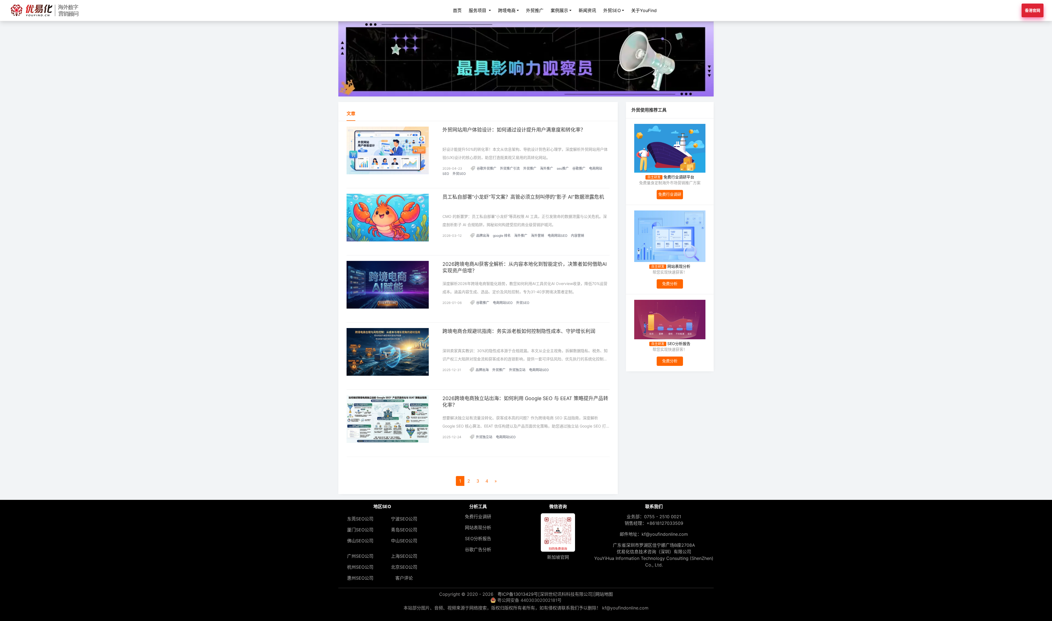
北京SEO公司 (404, 567)
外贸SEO (612, 10)
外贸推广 (535, 10)
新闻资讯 (587, 10)
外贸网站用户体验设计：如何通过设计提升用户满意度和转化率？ (513, 130)
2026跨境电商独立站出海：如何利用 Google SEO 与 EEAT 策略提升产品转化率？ (525, 401)
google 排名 (502, 235)
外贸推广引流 (510, 168)
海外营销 (537, 235)
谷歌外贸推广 (486, 168)
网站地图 (604, 594)
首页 (457, 10)
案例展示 (559, 10)
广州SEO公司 (360, 556)
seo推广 (563, 168)
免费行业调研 (478, 516)
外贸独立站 (517, 370)
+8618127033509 (665, 523)
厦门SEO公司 (360, 529)
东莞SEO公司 (360, 519)
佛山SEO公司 (360, 540)
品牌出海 (482, 235)
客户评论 (404, 578)
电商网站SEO (557, 235)
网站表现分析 (478, 527)
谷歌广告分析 (478, 549)
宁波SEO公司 (404, 519)
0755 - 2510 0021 (662, 516)
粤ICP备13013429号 (518, 594)
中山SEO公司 (404, 540)
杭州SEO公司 (360, 567)
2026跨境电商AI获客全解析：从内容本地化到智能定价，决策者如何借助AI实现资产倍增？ (524, 267)
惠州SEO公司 (360, 578)
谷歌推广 (578, 168)
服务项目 (478, 10)
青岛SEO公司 (404, 529)
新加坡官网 (558, 557)
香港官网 (1032, 10)
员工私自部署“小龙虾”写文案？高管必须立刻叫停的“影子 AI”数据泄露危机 (523, 197)
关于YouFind (644, 10)
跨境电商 (507, 10)
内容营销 (577, 235)
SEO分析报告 (478, 538)
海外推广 (546, 168)
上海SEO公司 (404, 556)
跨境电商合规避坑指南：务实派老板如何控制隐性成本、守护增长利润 (518, 331)
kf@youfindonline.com (665, 534)
